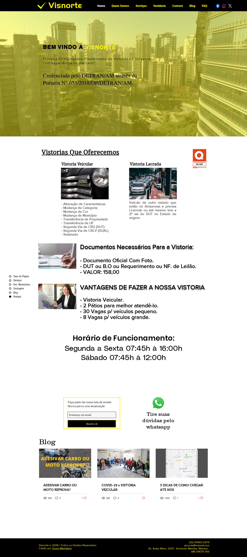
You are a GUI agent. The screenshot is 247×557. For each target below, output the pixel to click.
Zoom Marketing (62, 548)
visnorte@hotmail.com (196, 545)
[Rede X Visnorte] (230, 5)
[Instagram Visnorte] (224, 5)
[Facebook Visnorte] (217, 5)
